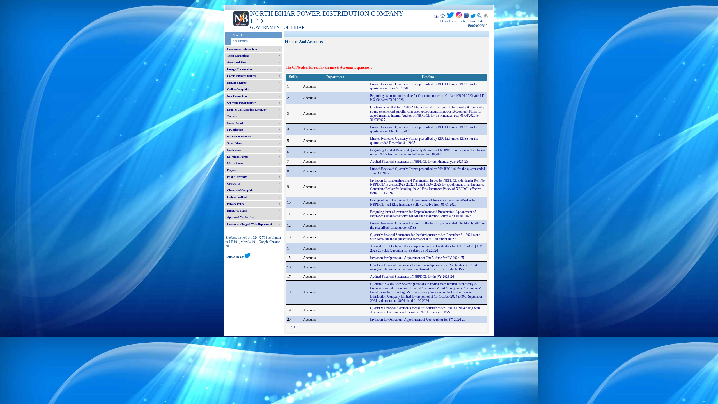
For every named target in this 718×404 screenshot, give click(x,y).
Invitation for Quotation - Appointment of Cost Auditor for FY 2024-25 (417, 320)
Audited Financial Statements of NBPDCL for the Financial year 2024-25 (419, 162)
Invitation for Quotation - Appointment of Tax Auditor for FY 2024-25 (417, 258)
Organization (240, 40)
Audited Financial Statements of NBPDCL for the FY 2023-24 (412, 277)
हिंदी (436, 17)
